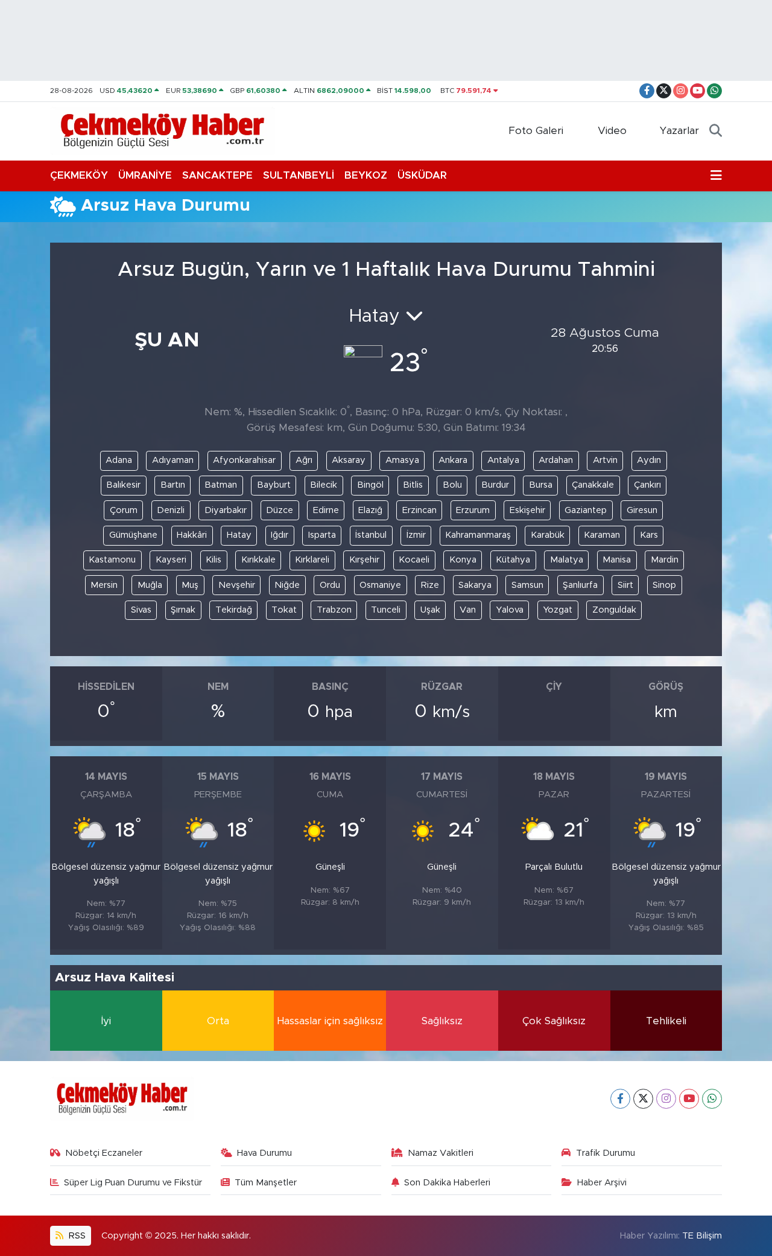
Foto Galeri (535, 131)
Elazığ (370, 510)
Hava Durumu (264, 1153)
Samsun (527, 585)
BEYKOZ (365, 175)
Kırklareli (312, 559)
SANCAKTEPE (217, 175)
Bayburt (274, 484)
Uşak (430, 609)
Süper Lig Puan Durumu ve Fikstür (133, 1182)
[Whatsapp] (712, 1099)
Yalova (510, 609)
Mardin (665, 559)
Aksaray (348, 460)
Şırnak (183, 609)
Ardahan (556, 460)
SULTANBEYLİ (298, 175)
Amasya (402, 460)
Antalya (503, 460)
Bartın (172, 484)
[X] (643, 1099)
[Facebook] (620, 1099)
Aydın (649, 460)
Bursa (540, 484)
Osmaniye (380, 585)
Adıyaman (173, 460)
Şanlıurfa (580, 585)
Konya (462, 559)
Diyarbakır (225, 510)
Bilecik (323, 484)
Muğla (150, 585)
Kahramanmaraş (478, 535)
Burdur (495, 484)
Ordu (330, 585)
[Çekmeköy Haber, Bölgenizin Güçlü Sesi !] (162, 130)
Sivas (141, 609)
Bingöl (370, 484)
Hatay (239, 535)
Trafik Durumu (605, 1153)
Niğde (287, 585)
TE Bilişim (702, 1235)
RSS (76, 1235)
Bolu (452, 484)
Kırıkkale (258, 559)
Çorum (124, 510)
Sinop (664, 585)
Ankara (452, 460)
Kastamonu (112, 559)
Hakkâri (192, 535)
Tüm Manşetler (266, 1182)
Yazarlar (679, 131)
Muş (190, 585)
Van (468, 609)
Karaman (602, 535)
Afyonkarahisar (244, 460)
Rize (430, 585)
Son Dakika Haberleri (447, 1182)
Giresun (642, 510)
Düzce (279, 510)
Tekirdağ (233, 609)
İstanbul (371, 535)
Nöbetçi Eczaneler (103, 1153)
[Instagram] (666, 1099)
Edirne (326, 510)
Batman (220, 484)
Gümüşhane (133, 535)
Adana (119, 460)
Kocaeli (414, 559)
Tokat (284, 609)
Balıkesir (123, 484)
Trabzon (334, 609)
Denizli (171, 510)
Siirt (625, 585)
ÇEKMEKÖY (79, 175)
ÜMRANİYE (145, 175)
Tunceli (385, 609)
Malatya (566, 559)
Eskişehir (527, 510)
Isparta (322, 535)
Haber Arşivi (602, 1182)
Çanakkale (593, 484)
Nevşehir (236, 585)
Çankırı (647, 484)
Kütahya (513, 559)
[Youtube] (689, 1099)
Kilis (213, 559)
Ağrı (304, 460)
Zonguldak (614, 609)
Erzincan (419, 510)
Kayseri (171, 559)
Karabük (548, 535)
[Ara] (715, 131)
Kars (649, 535)
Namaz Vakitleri (440, 1153)
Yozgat (557, 609)
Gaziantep (586, 510)
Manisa (617, 559)
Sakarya (475, 585)
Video (612, 131)
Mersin (104, 585)
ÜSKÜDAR (422, 175)
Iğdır (279, 535)
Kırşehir (364, 559)
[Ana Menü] (716, 175)
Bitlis (413, 484)
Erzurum (473, 510)
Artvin (605, 460)
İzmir (416, 535)
